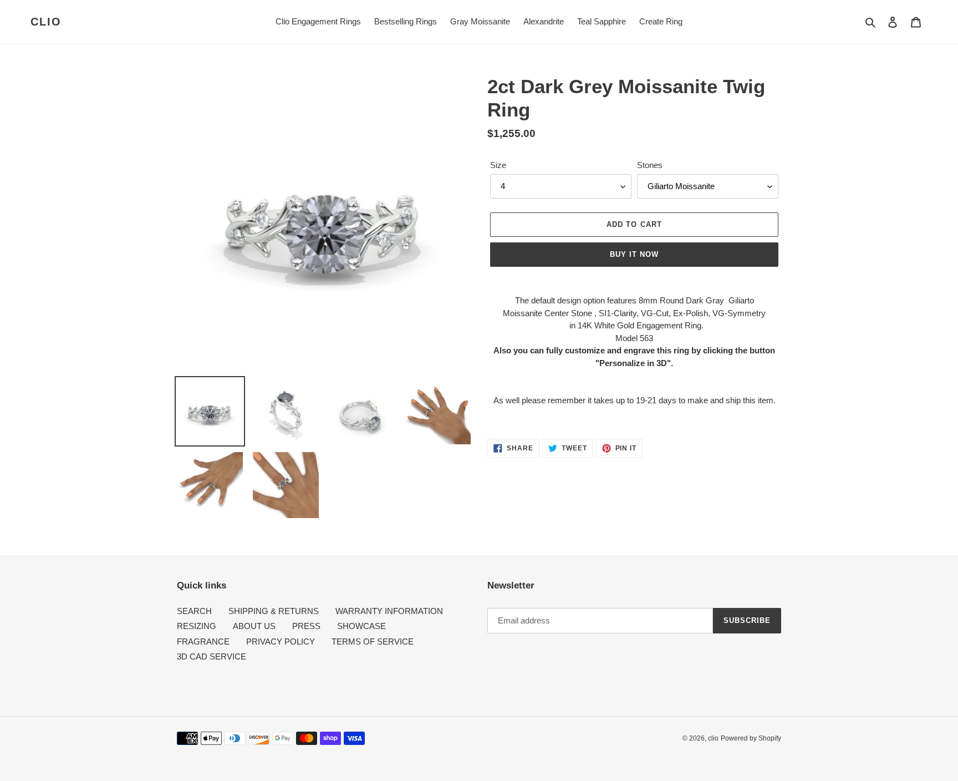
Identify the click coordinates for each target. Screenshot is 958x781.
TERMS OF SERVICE (373, 641)
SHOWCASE (361, 626)
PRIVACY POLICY (280, 641)
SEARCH (194, 611)
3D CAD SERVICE (211, 656)
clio (46, 22)
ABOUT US (254, 626)
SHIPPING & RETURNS (273, 611)
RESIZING (196, 626)
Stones (650, 165)
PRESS (306, 626)
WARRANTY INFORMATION (389, 611)
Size (498, 165)
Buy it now (634, 254)
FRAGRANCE (203, 641)
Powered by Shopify (751, 738)
